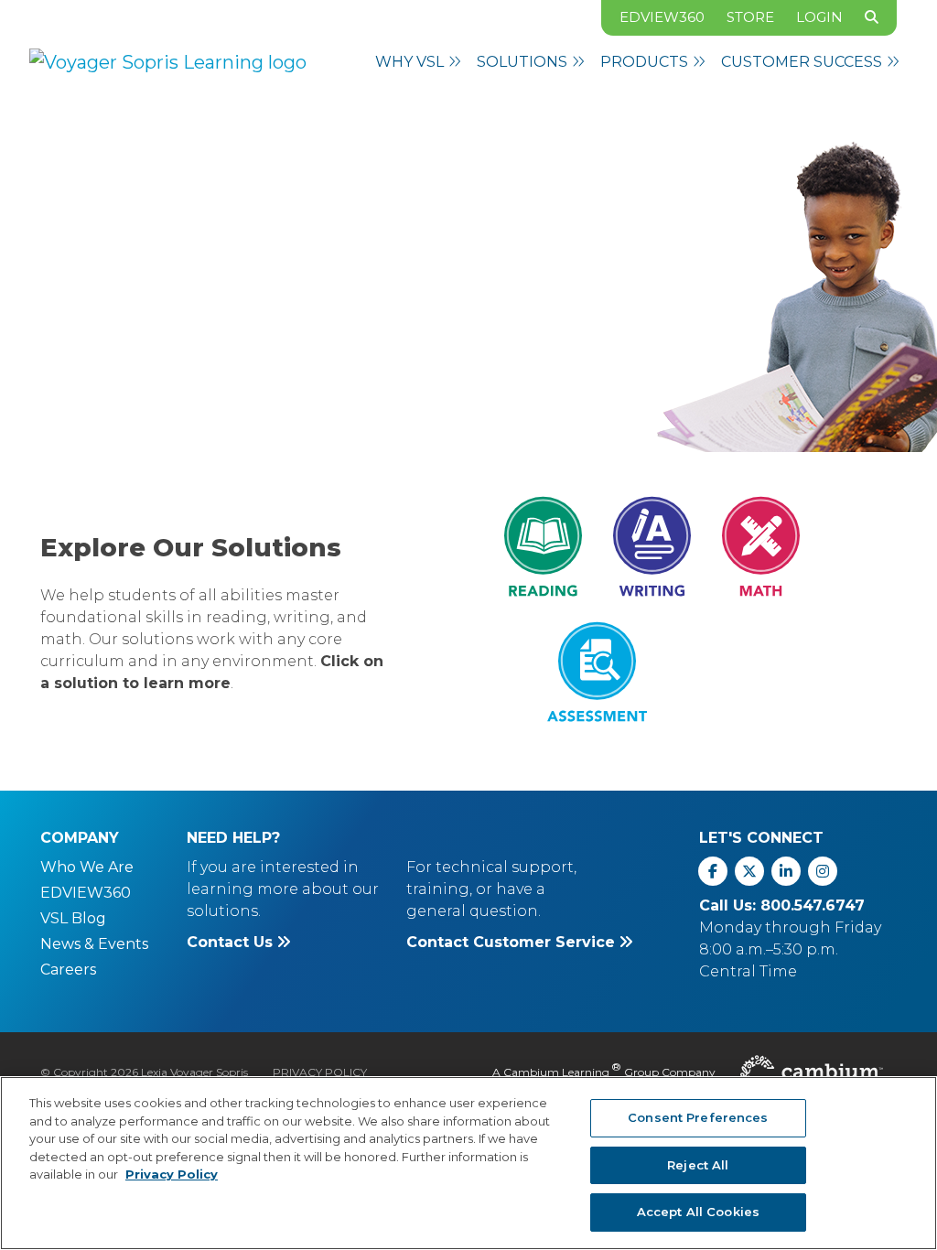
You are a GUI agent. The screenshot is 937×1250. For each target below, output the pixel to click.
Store (750, 17)
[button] (418, 62)
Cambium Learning (556, 1072)
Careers (68, 969)
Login (819, 17)
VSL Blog (73, 918)
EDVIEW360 (662, 17)
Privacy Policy (320, 1072)
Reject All (697, 1165)
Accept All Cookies (698, 1211)
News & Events (94, 944)
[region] (468, 1163)
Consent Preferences (698, 1117)
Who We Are (87, 867)
